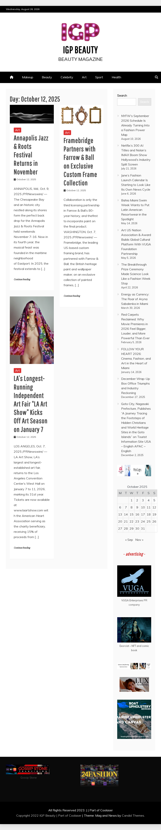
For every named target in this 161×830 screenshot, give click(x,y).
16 (137, 514)
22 (132, 521)
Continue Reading (22, 279)
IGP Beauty (80, 49)
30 (137, 528)
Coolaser (75, 815)
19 (154, 514)
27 (120, 528)
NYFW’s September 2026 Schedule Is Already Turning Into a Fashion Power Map (135, 125)
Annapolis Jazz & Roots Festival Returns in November (31, 155)
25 (149, 521)
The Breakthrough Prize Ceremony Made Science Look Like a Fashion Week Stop (135, 273)
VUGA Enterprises (132, 600)
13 (120, 514)
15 (132, 514)
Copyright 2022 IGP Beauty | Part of (42, 815)
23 (137, 521)
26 (154, 521)
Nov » (139, 540)
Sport (99, 77)
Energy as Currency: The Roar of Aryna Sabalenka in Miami (135, 299)
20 (120, 521)
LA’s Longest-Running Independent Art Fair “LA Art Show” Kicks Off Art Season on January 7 (31, 403)
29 (132, 528)
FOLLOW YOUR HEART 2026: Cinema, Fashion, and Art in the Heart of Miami (136, 358)
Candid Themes (133, 815)
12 (154, 507)
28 (126, 528)
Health (116, 77)
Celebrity (67, 77)
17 (143, 514)
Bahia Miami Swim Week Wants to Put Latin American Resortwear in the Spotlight (135, 209)
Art (84, 77)
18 (149, 514)
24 (143, 521)
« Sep (129, 540)
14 (126, 514)
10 (143, 507)
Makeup (27, 77)
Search (122, 95)
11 (149, 507)
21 (126, 521)
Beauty (47, 77)
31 (143, 528)
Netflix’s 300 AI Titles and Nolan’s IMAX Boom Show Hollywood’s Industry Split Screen (136, 155)
